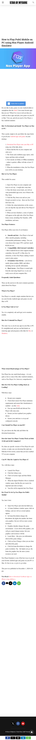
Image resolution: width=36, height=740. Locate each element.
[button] (7, 737)
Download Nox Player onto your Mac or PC (20, 144)
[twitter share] (7, 583)
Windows (4, 333)
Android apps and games (17, 136)
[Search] (33, 2)
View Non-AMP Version (23, 732)
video (18, 406)
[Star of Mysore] (18, 2)
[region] (18, 21)
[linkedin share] (15, 583)
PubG (15, 110)
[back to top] (31, 732)
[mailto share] (10, 583)
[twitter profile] (13, 723)
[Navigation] (2, 2)
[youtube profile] (23, 723)
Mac (29, 331)
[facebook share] (3, 583)
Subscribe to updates (17, 103)
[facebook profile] (18, 723)
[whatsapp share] (19, 583)
